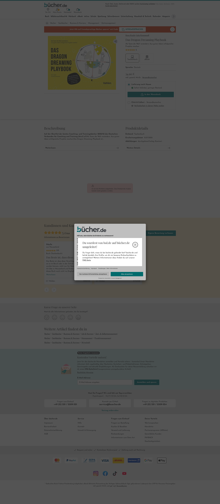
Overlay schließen (135, 244)
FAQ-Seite (86, 260)
